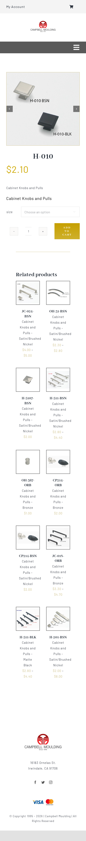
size (9, 212)
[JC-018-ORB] (58, 528)
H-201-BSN (58, 637)
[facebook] (35, 782)
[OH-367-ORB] (28, 453)
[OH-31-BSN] (58, 284)
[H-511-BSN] (58, 371)
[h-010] (43, 108)
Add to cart (67, 231)
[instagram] (51, 782)
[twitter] (43, 782)
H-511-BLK (28, 637)
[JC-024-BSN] (28, 284)
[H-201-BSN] (58, 610)
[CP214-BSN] (28, 528)
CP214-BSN (28, 556)
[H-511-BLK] (28, 610)
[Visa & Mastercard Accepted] (43, 798)
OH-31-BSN (58, 311)
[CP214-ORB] (58, 453)
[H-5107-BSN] (28, 371)
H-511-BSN (58, 398)
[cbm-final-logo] (43, 22)
